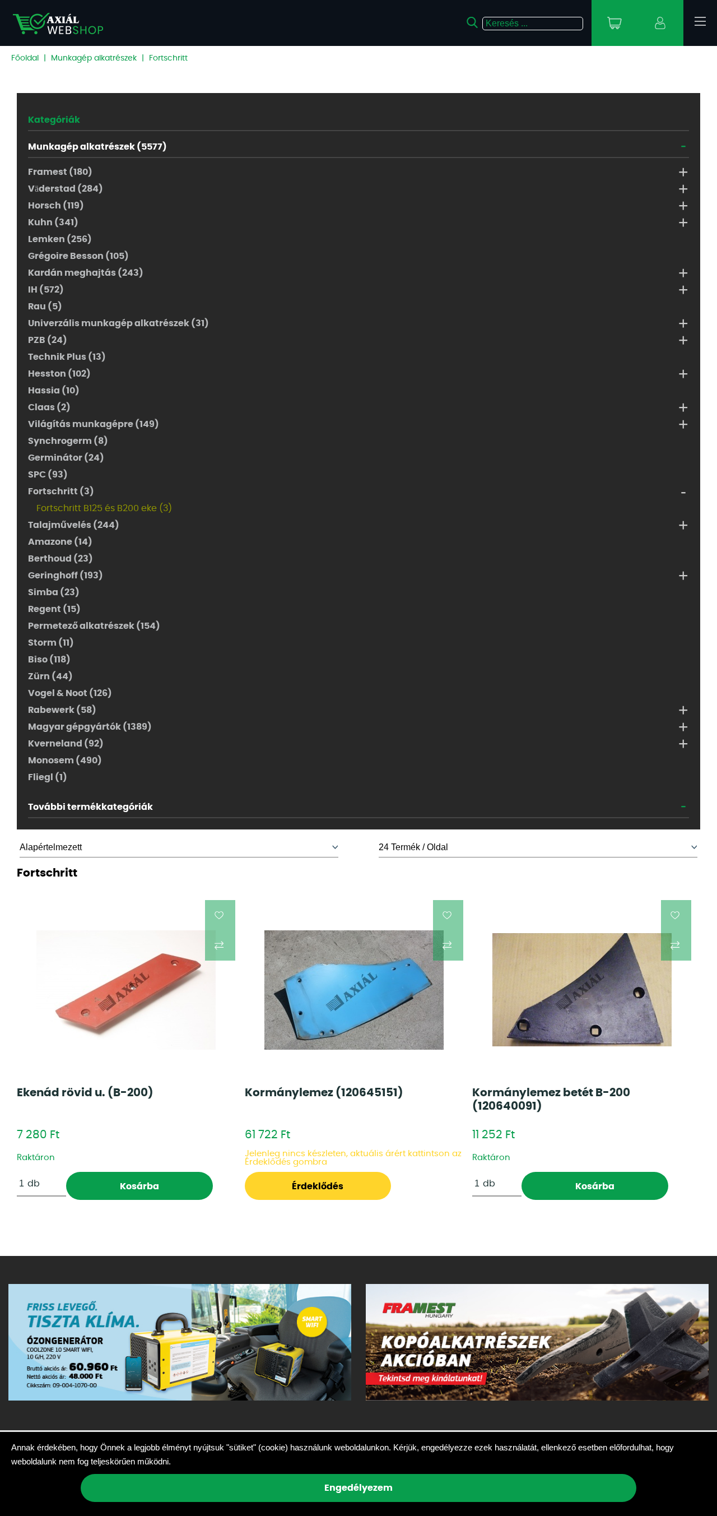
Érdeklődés (317, 1186)
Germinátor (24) (66, 457)
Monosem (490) (65, 760)
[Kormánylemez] (354, 990)
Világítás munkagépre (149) (93, 424)
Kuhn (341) (53, 222)
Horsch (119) (56, 205)
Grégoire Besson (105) (78, 256)
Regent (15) (54, 609)
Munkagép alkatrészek (94, 58)
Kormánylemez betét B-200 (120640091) (551, 1099)
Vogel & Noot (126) (70, 693)
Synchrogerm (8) (68, 441)
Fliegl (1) (47, 777)
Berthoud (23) (60, 558)
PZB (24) (47, 340)
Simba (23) (54, 592)
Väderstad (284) (65, 188)
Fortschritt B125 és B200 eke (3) (104, 508)
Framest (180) (60, 172)
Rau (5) (45, 306)
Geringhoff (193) (65, 575)
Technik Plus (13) (67, 357)
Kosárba (139, 1186)
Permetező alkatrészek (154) (94, 626)
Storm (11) (51, 642)
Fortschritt (168, 58)
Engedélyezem (358, 1487)
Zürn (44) (50, 676)
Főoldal (25, 58)
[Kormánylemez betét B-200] (582, 989)
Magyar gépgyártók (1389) (90, 726)
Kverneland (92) (66, 743)
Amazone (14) (60, 541)
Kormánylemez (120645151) (324, 1092)
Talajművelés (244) (73, 525)
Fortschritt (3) (61, 491)
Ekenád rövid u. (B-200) (85, 1092)
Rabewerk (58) (62, 710)
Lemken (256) (60, 239)
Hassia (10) (54, 390)
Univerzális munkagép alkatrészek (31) (118, 323)
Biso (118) (49, 659)
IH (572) (46, 289)
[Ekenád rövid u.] (126, 990)
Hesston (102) (59, 373)
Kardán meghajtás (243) (85, 272)
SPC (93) (48, 474)
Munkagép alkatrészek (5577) (97, 146)
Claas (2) (49, 407)
